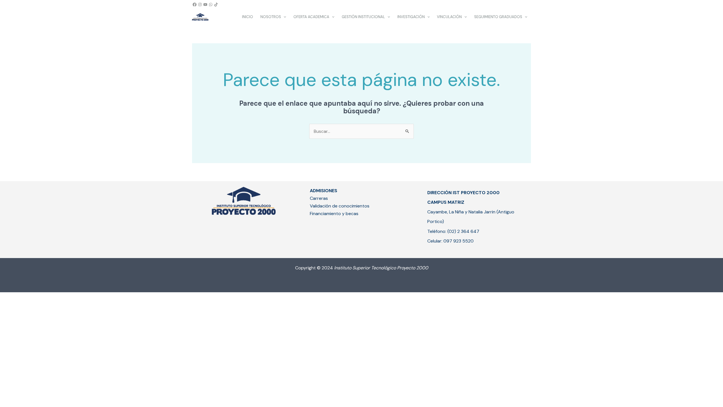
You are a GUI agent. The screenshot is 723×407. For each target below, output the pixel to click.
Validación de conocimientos (339, 206)
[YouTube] (205, 4)
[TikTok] (216, 4)
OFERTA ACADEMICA (311, 16)
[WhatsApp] (210, 4)
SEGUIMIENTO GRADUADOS (498, 16)
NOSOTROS (270, 16)
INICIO (247, 16)
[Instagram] (199, 4)
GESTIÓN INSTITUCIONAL (363, 16)
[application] (283, 17)
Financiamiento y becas (334, 214)
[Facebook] (194, 4)
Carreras (319, 198)
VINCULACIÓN (449, 16)
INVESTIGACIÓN (411, 16)
